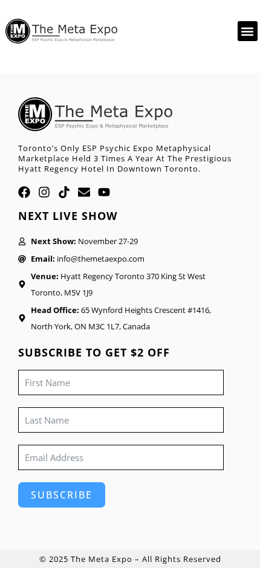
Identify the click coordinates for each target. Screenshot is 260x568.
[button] (248, 31)
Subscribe (62, 495)
